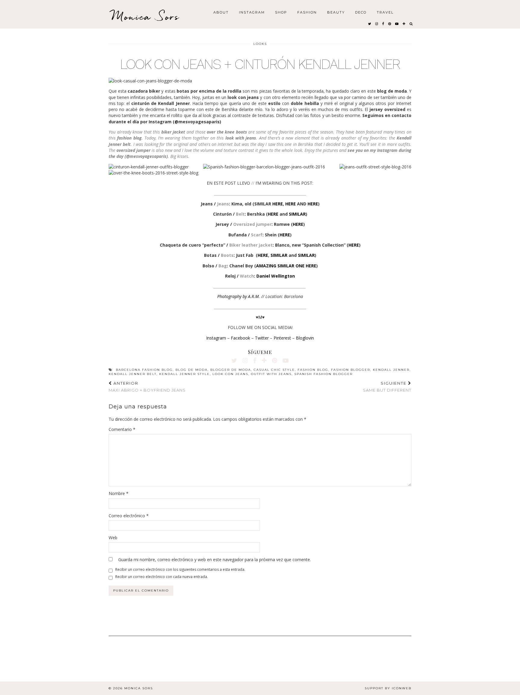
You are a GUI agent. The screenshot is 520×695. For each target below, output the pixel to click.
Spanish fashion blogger (323, 374)
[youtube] (397, 23)
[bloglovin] (404, 23)
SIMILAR (297, 214)
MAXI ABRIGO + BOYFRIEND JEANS (147, 386)
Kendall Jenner (391, 370)
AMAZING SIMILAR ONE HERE (286, 266)
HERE (277, 204)
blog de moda (191, 370)
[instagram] (377, 23)
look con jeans (230, 374)
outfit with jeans (271, 374)
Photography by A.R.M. (238, 296)
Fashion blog (313, 370)
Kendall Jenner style (184, 374)
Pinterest (282, 338)
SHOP (281, 12)
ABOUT (221, 12)
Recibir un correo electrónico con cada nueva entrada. (161, 576)
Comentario (122, 429)
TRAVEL (385, 12)
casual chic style (274, 370)
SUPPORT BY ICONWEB (388, 688)
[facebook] (383, 23)
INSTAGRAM (252, 12)
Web (113, 537)
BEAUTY (336, 12)
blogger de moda (230, 370)
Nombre (118, 493)
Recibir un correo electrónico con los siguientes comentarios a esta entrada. (180, 569)
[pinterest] (390, 23)
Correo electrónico (129, 515)
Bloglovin (305, 338)
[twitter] (370, 23)
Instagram (216, 338)
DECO (361, 12)
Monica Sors (146, 16)
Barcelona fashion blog (144, 370)
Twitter (262, 338)
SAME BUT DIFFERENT (387, 386)
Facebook (240, 338)
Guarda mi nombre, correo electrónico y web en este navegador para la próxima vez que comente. (214, 559)
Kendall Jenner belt (132, 374)
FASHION (307, 12)
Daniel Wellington (275, 276)
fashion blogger (350, 370)
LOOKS (260, 44)
